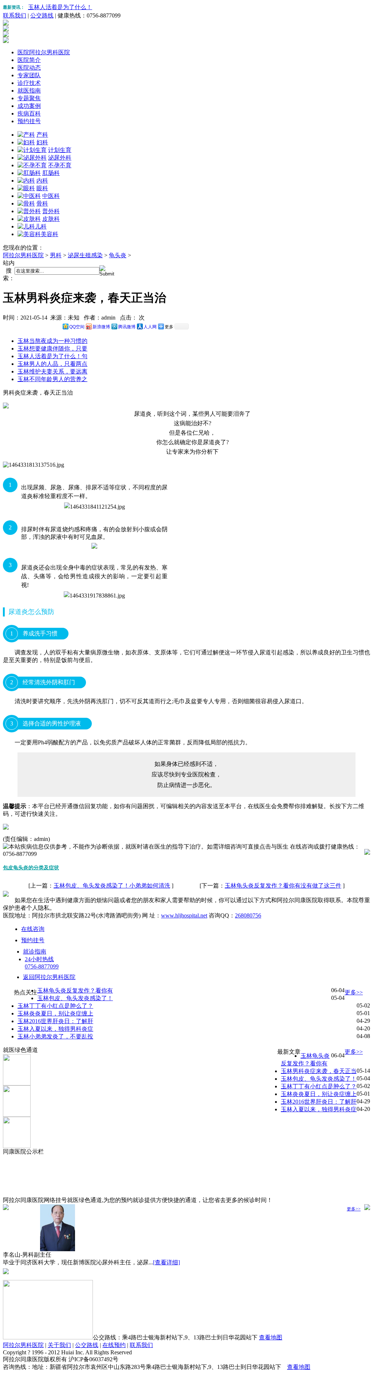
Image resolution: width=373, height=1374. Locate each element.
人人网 (150, 326)
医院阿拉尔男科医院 (43, 52)
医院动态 (29, 67)
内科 (42, 180)
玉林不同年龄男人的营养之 (52, 379)
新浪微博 (101, 326)
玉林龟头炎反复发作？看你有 (75, 990)
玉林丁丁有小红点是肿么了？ (55, 1006)
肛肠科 (51, 173)
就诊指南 (34, 951)
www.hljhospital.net (184, 915)
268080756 (248, 915)
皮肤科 (51, 219)
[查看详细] (166, 1262)
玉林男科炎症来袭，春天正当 (319, 1071)
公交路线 (42, 15)
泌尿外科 (59, 157)
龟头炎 (117, 255)
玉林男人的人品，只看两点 (52, 364)
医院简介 (29, 60)
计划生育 (59, 150)
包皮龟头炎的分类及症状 (31, 867)
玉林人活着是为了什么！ (60, 7)
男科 (56, 255)
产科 (42, 135)
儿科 (41, 226)
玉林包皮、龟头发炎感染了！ (75, 998)
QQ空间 (77, 326)
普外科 (51, 211)
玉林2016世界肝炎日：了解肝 (55, 1021)
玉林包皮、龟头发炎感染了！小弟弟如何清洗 (112, 885)
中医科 (51, 196)
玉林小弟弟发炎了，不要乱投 (55, 1036)
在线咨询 (32, 929)
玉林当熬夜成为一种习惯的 (52, 341)
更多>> (354, 992)
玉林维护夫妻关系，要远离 (52, 371)
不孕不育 (59, 165)
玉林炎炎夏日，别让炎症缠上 (55, 1013)
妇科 (42, 142)
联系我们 (14, 15)
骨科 (42, 203)
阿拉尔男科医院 (23, 255)
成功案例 (29, 106)
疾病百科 (29, 113)
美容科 (49, 234)
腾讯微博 (127, 326)
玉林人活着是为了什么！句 (52, 356)
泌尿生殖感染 (85, 255)
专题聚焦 (29, 98)
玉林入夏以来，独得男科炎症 (55, 1029)
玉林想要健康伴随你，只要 (52, 348)
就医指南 (29, 90)
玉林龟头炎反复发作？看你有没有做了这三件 (283, 885)
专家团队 (29, 75)
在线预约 (114, 1345)
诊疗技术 (29, 83)
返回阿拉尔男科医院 (49, 977)
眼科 (42, 188)
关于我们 (59, 1345)
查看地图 (270, 1337)
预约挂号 (29, 121)
